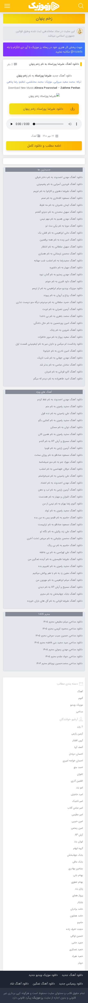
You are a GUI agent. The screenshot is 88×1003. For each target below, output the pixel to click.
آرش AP (79, 835)
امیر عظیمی (77, 814)
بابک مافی (77, 862)
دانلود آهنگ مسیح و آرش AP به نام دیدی (60, 587)
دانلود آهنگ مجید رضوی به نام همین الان (60, 434)
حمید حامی (77, 943)
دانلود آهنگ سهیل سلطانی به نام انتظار (62, 247)
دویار (80, 963)
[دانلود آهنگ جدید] (44, 6)
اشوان (80, 774)
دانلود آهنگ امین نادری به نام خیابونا (62, 351)
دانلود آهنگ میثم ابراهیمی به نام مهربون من (59, 580)
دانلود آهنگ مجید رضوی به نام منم (64, 406)
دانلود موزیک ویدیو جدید (43, 975)
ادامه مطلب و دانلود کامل (44, 145)
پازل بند (79, 889)
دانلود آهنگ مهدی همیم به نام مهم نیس (61, 219)
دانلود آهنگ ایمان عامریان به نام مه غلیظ (60, 205)
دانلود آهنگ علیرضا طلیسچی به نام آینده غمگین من (55, 559)
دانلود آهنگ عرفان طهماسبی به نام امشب (60, 469)
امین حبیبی (77, 821)
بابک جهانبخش (75, 855)
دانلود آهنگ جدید (62, 76)
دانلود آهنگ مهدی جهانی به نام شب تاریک (59, 358)
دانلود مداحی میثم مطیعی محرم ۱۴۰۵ (62, 622)
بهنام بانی (78, 875)
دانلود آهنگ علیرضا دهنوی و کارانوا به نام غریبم (57, 191)
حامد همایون (76, 916)
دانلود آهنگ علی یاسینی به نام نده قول (61, 413)
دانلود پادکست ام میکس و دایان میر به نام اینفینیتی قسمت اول (49, 344)
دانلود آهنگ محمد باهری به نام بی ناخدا (61, 316)
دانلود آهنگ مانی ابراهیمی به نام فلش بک (60, 233)
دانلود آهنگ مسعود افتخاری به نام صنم (61, 198)
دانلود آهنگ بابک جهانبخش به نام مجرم (61, 594)
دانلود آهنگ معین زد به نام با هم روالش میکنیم (57, 573)
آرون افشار (77, 740)
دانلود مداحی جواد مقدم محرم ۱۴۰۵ (63, 657)
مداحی (79, 712)
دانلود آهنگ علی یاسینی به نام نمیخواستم (60, 476)
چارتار (80, 902)
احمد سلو (78, 767)
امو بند (79, 788)
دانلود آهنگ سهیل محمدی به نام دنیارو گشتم (58, 212)
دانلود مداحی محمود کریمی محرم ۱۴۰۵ (62, 629)
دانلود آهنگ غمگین (44, 983)
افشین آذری (77, 781)
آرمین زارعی (77, 734)
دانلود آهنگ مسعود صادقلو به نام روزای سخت (58, 455)
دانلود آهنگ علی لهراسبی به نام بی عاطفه (60, 552)
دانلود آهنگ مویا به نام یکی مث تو (63, 226)
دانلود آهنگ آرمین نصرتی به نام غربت (62, 309)
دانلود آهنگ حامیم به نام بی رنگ (64, 545)
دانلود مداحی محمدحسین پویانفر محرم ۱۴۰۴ (59, 663)
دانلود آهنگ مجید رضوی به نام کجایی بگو (60, 420)
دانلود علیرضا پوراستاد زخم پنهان (43, 108)
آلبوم (80, 698)
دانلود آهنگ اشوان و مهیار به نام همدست (60, 497)
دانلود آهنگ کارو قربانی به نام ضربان (63, 372)
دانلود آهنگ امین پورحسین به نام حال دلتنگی (58, 323)
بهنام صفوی (77, 882)
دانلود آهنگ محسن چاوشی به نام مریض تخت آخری (54, 538)
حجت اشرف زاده (74, 929)
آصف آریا (78, 747)
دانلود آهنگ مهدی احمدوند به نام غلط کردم (59, 400)
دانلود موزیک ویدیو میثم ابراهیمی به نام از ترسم (57, 288)
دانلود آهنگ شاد (19, 983)
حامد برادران (76, 909)
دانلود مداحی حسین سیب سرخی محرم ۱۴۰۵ (58, 636)
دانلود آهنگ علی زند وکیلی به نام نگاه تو (61, 531)
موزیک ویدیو (76, 705)
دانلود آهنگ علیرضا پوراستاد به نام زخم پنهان (54, 64)
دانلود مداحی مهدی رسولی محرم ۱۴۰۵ (62, 650)
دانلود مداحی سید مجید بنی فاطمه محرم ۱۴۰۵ (58, 643)
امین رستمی (77, 828)
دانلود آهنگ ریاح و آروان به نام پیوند (62, 295)
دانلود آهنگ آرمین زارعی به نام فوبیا (63, 448)
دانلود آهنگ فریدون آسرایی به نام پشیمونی (59, 184)
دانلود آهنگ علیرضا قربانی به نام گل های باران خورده (54, 601)
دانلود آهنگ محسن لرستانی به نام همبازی (60, 254)
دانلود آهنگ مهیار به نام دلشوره (66, 268)
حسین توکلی (76, 936)
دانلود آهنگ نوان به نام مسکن (66, 427)
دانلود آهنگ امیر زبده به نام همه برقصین (61, 240)
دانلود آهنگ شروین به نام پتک (66, 330)
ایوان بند (78, 841)
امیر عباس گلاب (75, 808)
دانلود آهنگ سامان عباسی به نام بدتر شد (61, 365)
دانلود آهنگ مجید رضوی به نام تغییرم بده (60, 566)
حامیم (80, 922)
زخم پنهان (44, 18)
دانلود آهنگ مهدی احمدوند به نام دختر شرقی (58, 177)
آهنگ (34, 136)
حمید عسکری (76, 949)
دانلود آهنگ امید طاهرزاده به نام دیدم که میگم (57, 379)
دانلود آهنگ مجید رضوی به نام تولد (63, 511)
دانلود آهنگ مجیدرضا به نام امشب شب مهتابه (58, 261)
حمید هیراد (77, 956)
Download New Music (21, 88)
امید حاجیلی (77, 794)
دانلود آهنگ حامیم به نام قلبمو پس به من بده (58, 518)
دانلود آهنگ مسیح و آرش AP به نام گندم (60, 441)
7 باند (80, 727)
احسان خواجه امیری (73, 761)
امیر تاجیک (77, 801)
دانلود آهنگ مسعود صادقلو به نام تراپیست (60, 525)
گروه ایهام (78, 848)
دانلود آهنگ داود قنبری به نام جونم (63, 281)
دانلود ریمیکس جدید (71, 983)
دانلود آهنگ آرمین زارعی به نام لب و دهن (60, 490)
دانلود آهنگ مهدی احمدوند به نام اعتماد (61, 483)
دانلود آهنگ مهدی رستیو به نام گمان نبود (60, 275)
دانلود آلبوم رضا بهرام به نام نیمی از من (62, 504)
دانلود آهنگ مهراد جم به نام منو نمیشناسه (60, 462)
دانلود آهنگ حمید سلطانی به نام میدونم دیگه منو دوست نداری (49, 302)
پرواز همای (77, 895)
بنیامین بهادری (76, 868)
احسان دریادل (76, 754)
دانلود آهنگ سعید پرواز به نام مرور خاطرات (60, 337)
